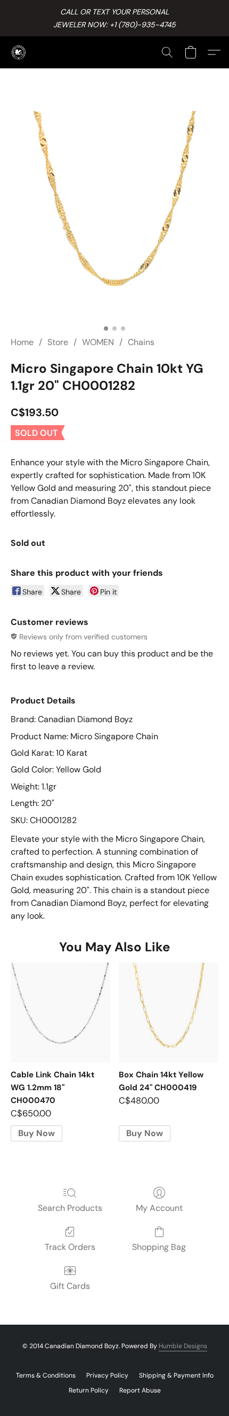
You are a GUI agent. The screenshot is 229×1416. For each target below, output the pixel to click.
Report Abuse (140, 1390)
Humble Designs (183, 1346)
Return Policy (89, 1390)
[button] (19, 52)
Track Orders (70, 1247)
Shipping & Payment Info (176, 1375)
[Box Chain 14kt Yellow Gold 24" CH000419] (168, 1012)
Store (57, 342)
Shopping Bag (159, 1247)
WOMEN (98, 342)
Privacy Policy (107, 1375)
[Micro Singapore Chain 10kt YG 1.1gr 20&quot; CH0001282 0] (114, 215)
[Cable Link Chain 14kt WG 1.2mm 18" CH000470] (60, 1012)
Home (22, 342)
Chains (141, 342)
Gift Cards (70, 1286)
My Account (159, 1208)
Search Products (70, 1208)
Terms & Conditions (46, 1375)
